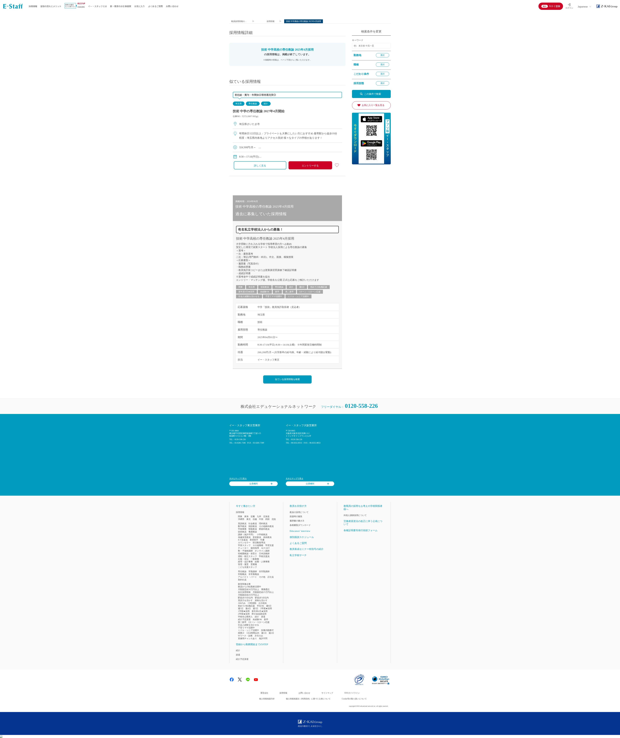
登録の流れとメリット (50, 6)
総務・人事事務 (262, 561)
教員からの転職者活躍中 (249, 586)
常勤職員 (242, 574)
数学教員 (242, 526)
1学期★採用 (244, 611)
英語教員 (242, 523)
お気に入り (139, 6)
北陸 (274, 519)
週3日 (255, 608)
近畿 (253, 516)
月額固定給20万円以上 (248, 595)
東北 (248, 519)
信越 (255, 519)
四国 (267, 519)
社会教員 (252, 523)
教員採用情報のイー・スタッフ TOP (239, 21)
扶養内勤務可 (267, 630)
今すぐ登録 (554, 6)
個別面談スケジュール (302, 537)
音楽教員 (257, 537)
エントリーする (310, 165)
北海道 (266, 516)
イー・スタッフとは (97, 6)
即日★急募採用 (259, 614)
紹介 (266, 103)
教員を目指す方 (298, 506)
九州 (259, 516)
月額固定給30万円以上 (248, 589)
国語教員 (252, 526)
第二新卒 (289, 291)
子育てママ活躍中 (273, 296)
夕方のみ (259, 636)
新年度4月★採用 (246, 291)
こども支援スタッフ (247, 567)
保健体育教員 (244, 537)
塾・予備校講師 (245, 551)
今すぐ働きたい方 (245, 506)
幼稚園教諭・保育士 (247, 553)
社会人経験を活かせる (248, 296)
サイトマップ (327, 693)
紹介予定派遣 (244, 619)
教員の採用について (299, 512)
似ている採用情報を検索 (287, 379)
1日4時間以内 (252, 633)
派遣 (263, 616)
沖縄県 (241, 519)
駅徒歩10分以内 (245, 597)
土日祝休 (262, 603)
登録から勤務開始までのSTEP (252, 644)
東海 (246, 516)
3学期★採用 (266, 608)
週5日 (240, 608)
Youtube (255, 679)
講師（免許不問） (246, 534)
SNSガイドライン (352, 693)
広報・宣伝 (243, 559)
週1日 (264, 633)
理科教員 (263, 523)
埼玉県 (238, 103)
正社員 (270, 577)
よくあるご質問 (155, 6)
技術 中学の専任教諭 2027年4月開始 (258, 111)
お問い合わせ (172, 6)
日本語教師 (264, 553)
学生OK (260, 606)
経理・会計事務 (245, 561)
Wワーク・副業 (245, 636)
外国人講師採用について (355, 515)
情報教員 (252, 529)
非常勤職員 (253, 574)
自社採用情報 (244, 592)
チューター (243, 548)
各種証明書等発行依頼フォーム (360, 530)
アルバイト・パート (247, 577)
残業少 (241, 633)
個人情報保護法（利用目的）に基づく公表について (308, 699)
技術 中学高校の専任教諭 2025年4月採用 (265, 238)
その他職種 (258, 545)
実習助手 (254, 540)
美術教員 (267, 537)
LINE (247, 679)
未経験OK (264, 291)
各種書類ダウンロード (300, 525)
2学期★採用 (244, 614)
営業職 (254, 564)
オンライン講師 (262, 551)
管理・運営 (243, 564)
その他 (262, 577)
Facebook (231, 679)
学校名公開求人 (245, 616)
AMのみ (242, 603)
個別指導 (255, 548)
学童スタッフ (244, 545)
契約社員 (242, 579)
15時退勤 (252, 603)
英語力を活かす (245, 600)
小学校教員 (262, 534)
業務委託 (265, 589)
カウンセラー (244, 542)
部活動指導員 (259, 542)
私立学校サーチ (298, 555)
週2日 (271, 633)
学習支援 (269, 545)
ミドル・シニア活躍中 (298, 296)
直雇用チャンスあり (247, 638)
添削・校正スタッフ (247, 556)
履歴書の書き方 (297, 521)
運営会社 (264, 693)
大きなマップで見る (238, 478)
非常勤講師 (264, 571)
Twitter (239, 679)
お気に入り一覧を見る (373, 105)
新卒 (277, 291)
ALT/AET (265, 548)
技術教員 (265, 287)
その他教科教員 (266, 526)
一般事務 (255, 559)
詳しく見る (260, 165)
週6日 (302, 287)
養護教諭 (252, 532)
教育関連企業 (244, 584)
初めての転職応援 (318, 287)
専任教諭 (252, 103)
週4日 (248, 608)
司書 (262, 540)
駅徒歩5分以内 (262, 597)
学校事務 (242, 529)
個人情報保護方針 (267, 699)
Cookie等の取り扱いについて (354, 699)
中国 (261, 519)
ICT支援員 (243, 540)
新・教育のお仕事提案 (120, 6)
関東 (240, 287)
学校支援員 (264, 556)
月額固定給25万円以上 (263, 592)
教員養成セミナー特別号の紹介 (307, 549)
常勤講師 (252, 571)
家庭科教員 (264, 529)
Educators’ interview (300, 531)
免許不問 (263, 638)
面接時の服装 (296, 516)
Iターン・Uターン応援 (310, 291)
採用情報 (33, 6)
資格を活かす (261, 600)
